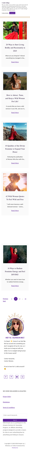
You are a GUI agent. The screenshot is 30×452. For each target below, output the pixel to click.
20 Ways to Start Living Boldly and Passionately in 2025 (15, 47)
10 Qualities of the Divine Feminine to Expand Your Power (15, 148)
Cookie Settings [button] (5, 13)
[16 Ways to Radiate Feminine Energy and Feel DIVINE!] (15, 254)
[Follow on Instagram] (22, 377)
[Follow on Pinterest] (11, 377)
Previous (5, 299)
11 (25, 299)
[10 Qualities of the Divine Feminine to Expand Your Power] (15, 132)
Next (4, 301)
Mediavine (15, 447)
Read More (15, 62)
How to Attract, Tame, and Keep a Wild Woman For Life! (15, 98)
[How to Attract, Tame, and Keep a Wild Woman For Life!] (15, 81)
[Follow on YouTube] (17, 377)
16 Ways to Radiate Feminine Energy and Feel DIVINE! (15, 271)
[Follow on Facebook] (5, 377)
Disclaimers (6, 402)
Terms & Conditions (9, 407)
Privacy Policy (7, 396)
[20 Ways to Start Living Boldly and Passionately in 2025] (15, 30)
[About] (15, 326)
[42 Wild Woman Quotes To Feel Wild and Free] (15, 182)
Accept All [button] (12, 13)
